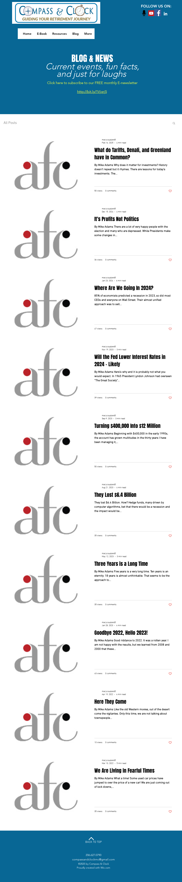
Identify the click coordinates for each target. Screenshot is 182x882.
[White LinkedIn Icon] (165, 13)
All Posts (10, 123)
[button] (174, 123)
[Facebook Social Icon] (157, 12)
